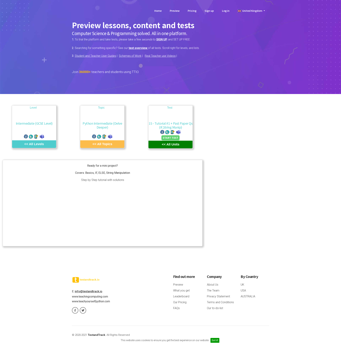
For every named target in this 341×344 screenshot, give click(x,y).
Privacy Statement (218, 296)
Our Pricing (179, 302)
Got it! (215, 340)
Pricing (192, 10)
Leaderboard (181, 296)
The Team (213, 290)
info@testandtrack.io (88, 291)
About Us (212, 284)
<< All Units (170, 144)
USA (243, 290)
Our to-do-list (215, 308)
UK (242, 284)
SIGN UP (161, 39)
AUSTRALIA (248, 296)
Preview (175, 10)
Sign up (209, 10)
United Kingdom (252, 10)
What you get (181, 290)
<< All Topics (102, 144)
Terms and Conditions (220, 302)
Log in (225, 10)
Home (158, 10)
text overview (138, 48)
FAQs (176, 308)
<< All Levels (34, 144)
